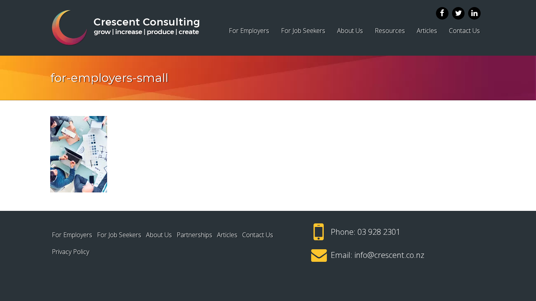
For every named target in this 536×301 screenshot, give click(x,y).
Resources (390, 30)
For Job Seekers (303, 30)
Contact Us (464, 30)
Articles (427, 30)
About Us (350, 30)
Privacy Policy (70, 251)
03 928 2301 (378, 232)
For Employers (249, 30)
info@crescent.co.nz (389, 255)
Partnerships (194, 234)
